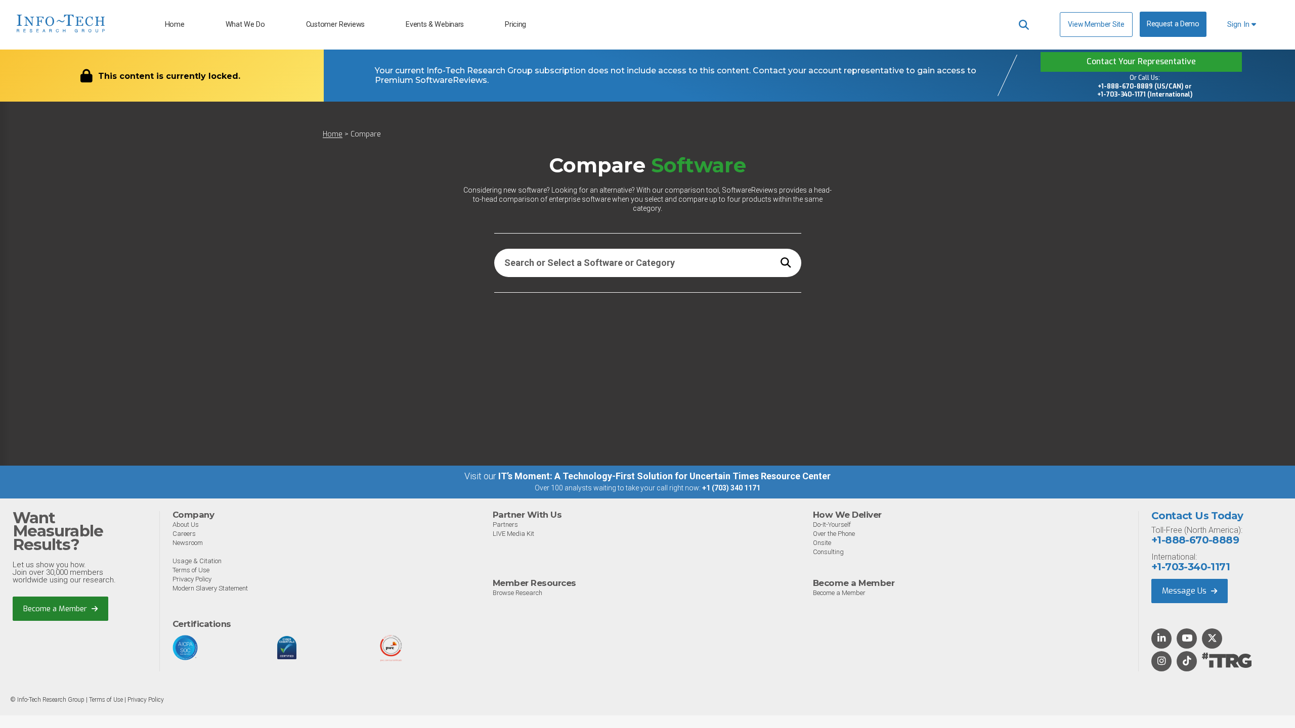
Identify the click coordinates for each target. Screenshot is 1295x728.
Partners (505, 524)
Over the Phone (834, 533)
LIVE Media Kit (513, 533)
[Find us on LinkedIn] (1161, 639)
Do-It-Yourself (832, 524)
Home (175, 24)
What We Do (245, 24)
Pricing (515, 24)
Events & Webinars (435, 24)
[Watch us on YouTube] (1187, 639)
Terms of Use (190, 570)
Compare (366, 134)
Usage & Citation (197, 561)
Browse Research (517, 593)
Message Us (1185, 590)
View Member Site (1096, 24)
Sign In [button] (1239, 24)
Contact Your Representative (1141, 61)
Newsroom (187, 543)
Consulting (828, 552)
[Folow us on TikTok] (1187, 661)
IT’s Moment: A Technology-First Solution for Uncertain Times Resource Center (664, 476)
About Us (185, 524)
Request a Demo (1173, 24)
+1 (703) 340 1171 (731, 488)
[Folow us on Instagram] (1161, 661)
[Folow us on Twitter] (1212, 639)
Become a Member (56, 609)
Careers (184, 533)
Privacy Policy (191, 579)
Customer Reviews (335, 24)
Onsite (822, 543)
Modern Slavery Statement (210, 588)
